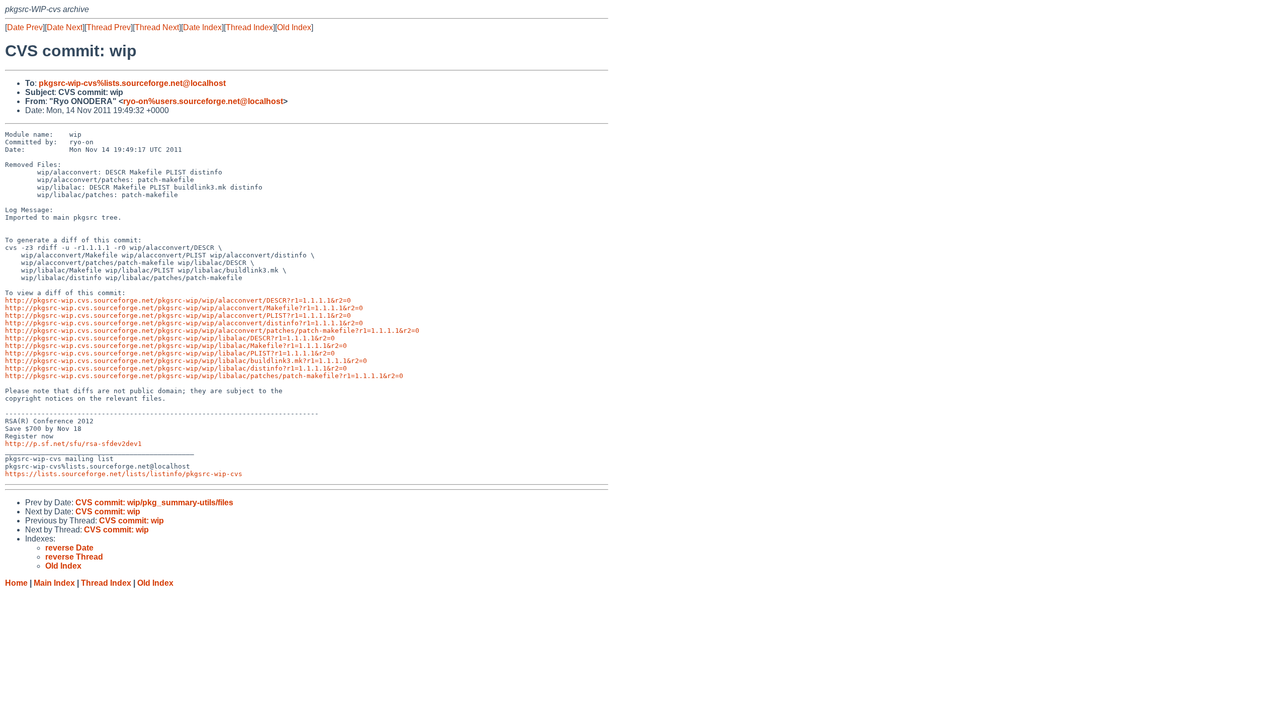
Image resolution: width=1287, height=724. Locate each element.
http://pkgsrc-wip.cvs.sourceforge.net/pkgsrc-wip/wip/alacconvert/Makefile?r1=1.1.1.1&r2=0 (184, 308)
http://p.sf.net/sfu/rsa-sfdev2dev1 (73, 443)
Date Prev (25, 27)
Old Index (294, 27)
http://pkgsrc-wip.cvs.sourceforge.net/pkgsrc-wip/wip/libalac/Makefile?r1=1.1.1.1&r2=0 (176, 345)
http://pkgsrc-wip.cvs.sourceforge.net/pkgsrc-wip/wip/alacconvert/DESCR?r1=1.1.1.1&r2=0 (178, 300)
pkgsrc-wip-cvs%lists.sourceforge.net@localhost (132, 83)
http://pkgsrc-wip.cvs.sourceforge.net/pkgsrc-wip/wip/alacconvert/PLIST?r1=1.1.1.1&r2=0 (178, 315)
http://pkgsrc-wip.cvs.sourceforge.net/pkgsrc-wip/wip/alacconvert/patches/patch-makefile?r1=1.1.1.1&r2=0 (212, 330)
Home (16, 583)
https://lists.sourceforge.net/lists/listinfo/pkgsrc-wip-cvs (123, 474)
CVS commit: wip (107, 511)
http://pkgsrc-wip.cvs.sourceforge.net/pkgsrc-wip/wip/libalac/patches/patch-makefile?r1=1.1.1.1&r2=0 (204, 376)
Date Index (202, 27)
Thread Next (157, 27)
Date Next (64, 27)
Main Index (54, 583)
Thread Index (249, 27)
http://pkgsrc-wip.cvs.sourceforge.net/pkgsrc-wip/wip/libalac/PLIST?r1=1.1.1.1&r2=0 (170, 353)
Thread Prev (108, 27)
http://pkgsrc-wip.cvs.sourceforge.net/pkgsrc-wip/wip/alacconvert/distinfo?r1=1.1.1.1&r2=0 (184, 323)
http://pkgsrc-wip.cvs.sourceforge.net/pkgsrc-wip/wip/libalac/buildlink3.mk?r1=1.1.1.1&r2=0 (186, 361)
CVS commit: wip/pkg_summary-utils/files (154, 502)
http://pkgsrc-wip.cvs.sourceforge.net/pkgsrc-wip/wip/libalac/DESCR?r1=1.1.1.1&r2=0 (170, 338)
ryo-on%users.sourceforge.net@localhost (203, 101)
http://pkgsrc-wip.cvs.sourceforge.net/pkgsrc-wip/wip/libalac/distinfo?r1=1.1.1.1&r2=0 (176, 368)
